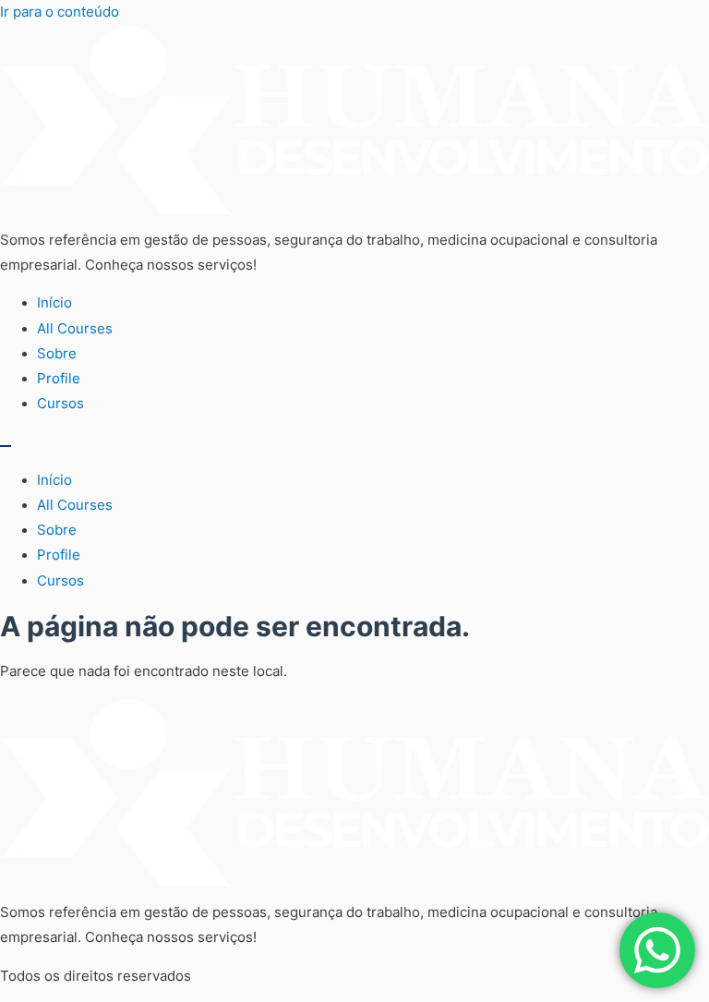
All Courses (75, 328)
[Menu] (5, 446)
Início (54, 303)
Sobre (57, 353)
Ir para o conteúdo (59, 12)
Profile (58, 378)
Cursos (60, 403)
